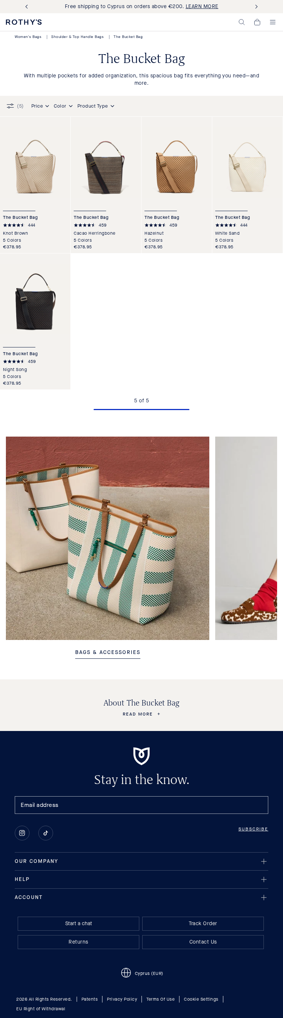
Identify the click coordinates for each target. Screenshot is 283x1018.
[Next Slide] (255, 7)
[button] (241, 22)
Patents (89, 999)
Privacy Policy (122, 999)
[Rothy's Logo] (24, 22)
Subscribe (253, 829)
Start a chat (78, 923)
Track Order (203, 923)
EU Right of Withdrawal (40, 1009)
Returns (78, 941)
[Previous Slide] (28, 7)
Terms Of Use (160, 999)
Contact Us (203, 941)
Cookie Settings (201, 999)
